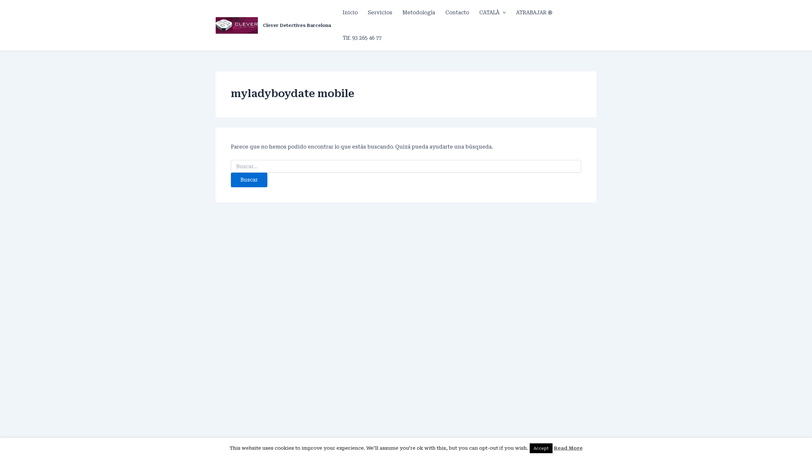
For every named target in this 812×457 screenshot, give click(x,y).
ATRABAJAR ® (534, 13)
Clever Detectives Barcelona (297, 25)
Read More (568, 448)
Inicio (350, 13)
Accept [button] (541, 448)
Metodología (419, 13)
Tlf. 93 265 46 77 (362, 38)
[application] (503, 12)
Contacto (457, 13)
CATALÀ (489, 13)
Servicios (380, 13)
